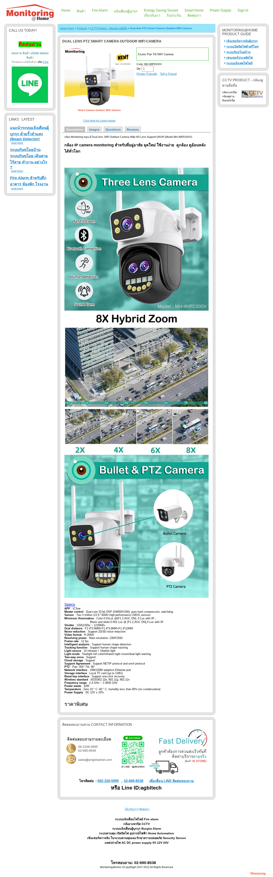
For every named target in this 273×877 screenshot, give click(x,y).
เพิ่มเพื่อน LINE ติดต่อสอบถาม (171, 781)
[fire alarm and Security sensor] (258, 875)
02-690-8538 (133, 781)
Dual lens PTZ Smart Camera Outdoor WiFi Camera (161, 28)
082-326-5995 (108, 781)
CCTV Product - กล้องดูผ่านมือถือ (108, 28)
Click (45, 62)
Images (94, 129)
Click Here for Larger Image (99, 120)
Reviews (133, 129)
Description (74, 129)
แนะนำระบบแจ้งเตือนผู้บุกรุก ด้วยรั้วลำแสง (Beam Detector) (29, 133)
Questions (113, 129)
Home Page (67, 28)
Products (82, 28)
